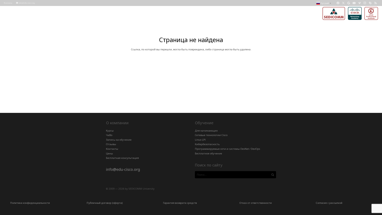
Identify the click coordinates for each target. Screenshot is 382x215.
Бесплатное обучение (208, 153)
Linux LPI (200, 139)
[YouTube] (354, 3)
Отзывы (111, 144)
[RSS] (375, 3)
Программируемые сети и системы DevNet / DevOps (227, 148)
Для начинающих (206, 130)
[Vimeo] (359, 3)
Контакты (112, 148)
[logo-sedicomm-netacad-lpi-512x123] (350, 13)
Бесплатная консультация (122, 158)
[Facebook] (338, 3)
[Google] (348, 3)
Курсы (110, 130)
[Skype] (370, 3)
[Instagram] (365, 3)
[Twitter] (343, 3)
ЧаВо (109, 135)
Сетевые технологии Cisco (211, 135)
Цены (109, 153)
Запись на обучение (118, 139)
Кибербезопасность (207, 144)
